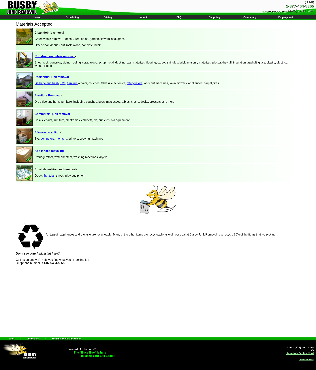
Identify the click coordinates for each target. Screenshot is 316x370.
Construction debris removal (55, 56)
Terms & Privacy (306, 359)
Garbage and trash (47, 83)
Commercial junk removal (52, 113)
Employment (285, 17)
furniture (72, 83)
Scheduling (72, 17)
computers (47, 138)
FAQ (178, 17)
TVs (62, 83)
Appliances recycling (49, 150)
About (143, 17)
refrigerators (134, 83)
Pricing (108, 17)
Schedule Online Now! (300, 353)
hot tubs (49, 175)
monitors (61, 138)
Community (250, 17)
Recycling (214, 17)
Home (36, 17)
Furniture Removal (48, 95)
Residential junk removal (52, 77)
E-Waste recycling (47, 132)
